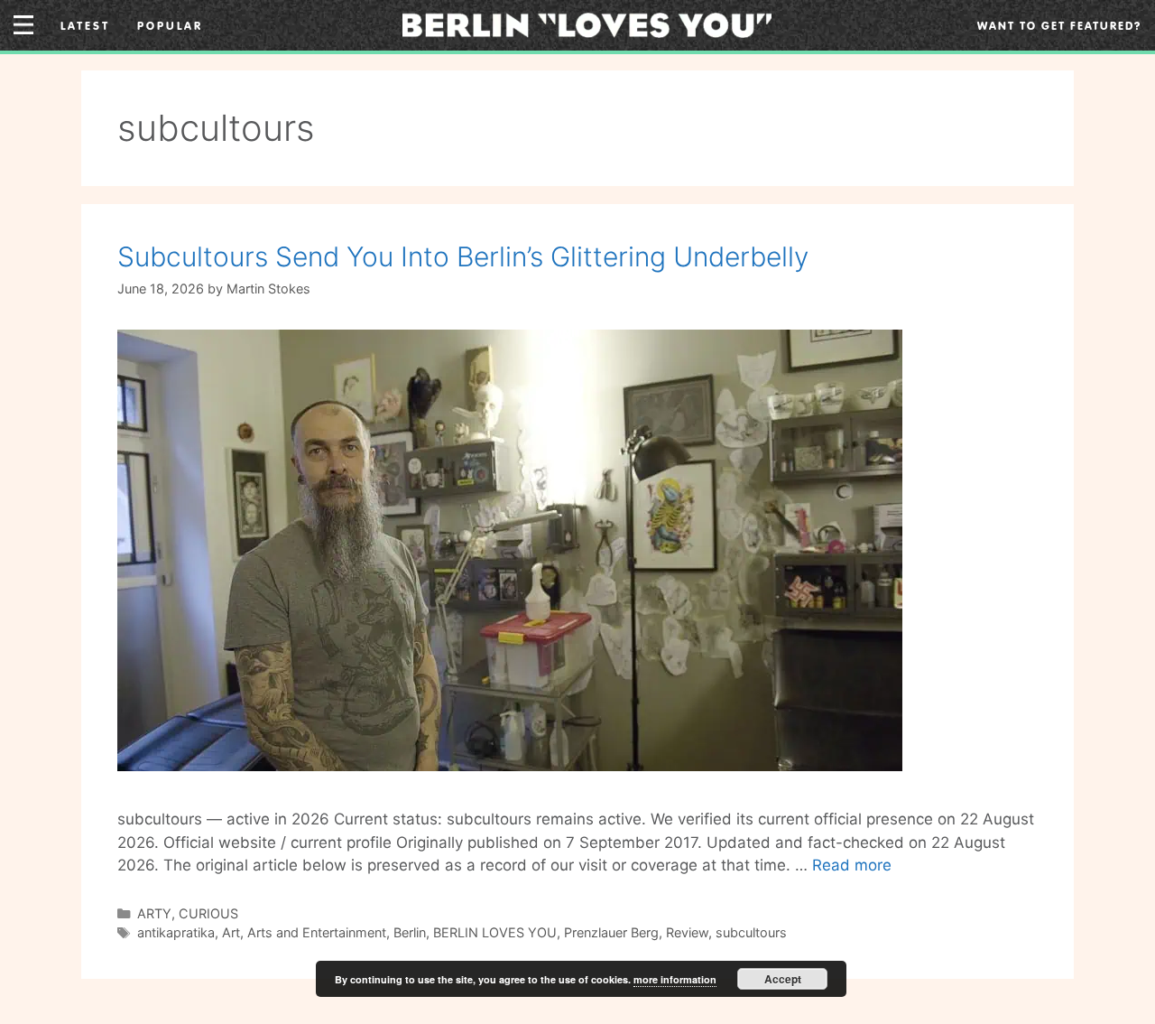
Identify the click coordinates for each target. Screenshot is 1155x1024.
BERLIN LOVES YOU (495, 932)
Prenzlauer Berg (611, 932)
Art (231, 932)
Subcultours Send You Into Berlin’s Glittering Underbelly (462, 256)
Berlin (409, 932)
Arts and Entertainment (316, 932)
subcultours (751, 932)
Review (687, 932)
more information (674, 979)
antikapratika (176, 932)
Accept (782, 979)
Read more (852, 865)
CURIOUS (208, 913)
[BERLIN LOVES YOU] (587, 23)
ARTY (154, 913)
